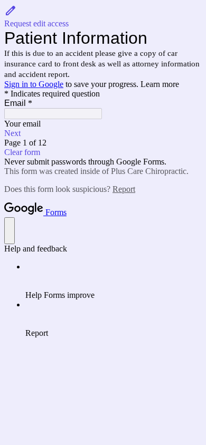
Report (124, 189)
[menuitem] (113, 281)
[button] (103, 16)
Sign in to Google (33, 84)
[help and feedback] (9, 230)
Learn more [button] (160, 84)
